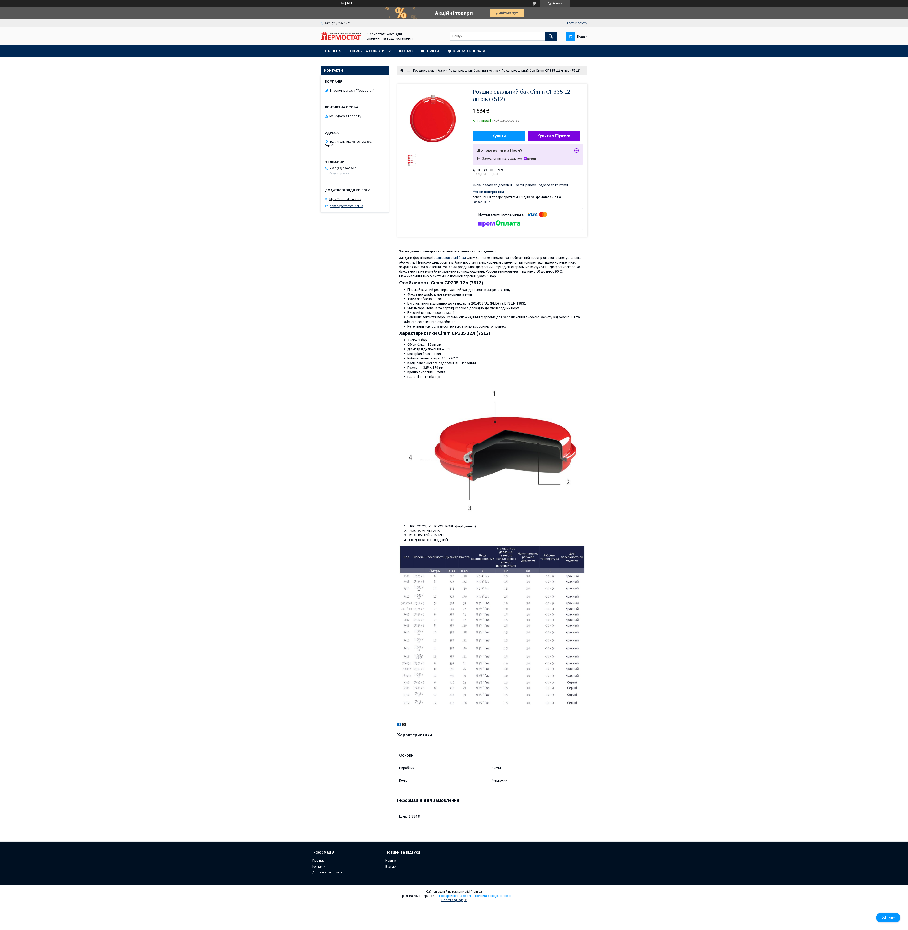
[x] (404, 725)
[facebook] (399, 725)
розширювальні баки (450, 258)
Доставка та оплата (466, 51)
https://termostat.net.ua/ (345, 199)
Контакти (430, 51)
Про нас (405, 51)
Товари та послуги (366, 51)
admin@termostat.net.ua (346, 206)
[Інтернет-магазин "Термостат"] (341, 38)
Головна (333, 51)
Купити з (545, 136)
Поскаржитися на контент (456, 896)
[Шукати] (551, 36)
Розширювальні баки (429, 70)
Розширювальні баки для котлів (473, 70)
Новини (390, 860)
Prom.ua (476, 891)
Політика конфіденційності (493, 896)
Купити (499, 136)
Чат (892, 918)
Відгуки (390, 866)
